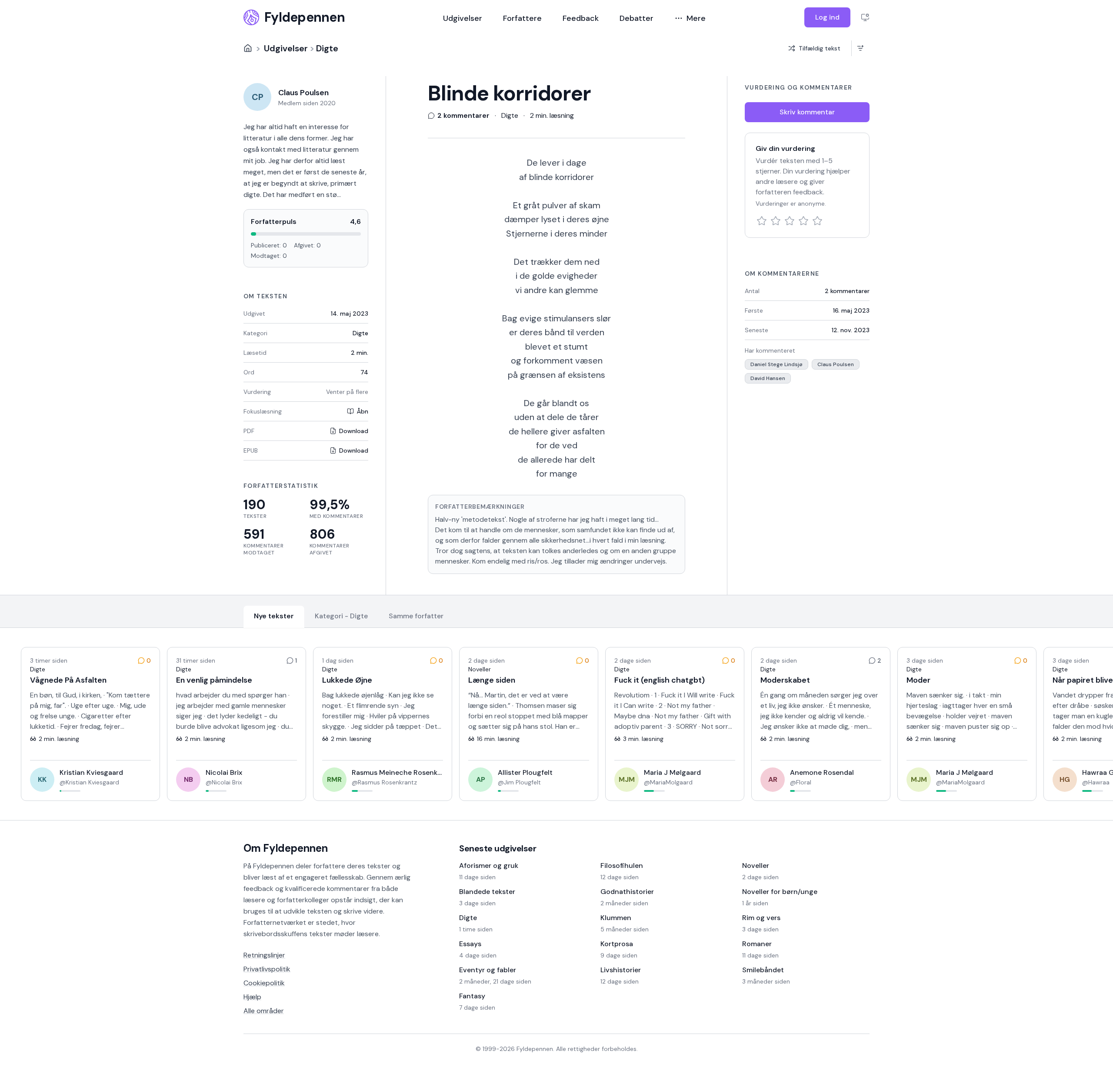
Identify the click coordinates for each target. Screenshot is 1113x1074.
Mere (696, 18)
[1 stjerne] (762, 221)
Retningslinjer (264, 955)
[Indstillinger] (865, 17)
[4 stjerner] (803, 221)
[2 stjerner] (776, 221)
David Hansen (767, 378)
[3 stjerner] (789, 221)
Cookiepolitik (264, 982)
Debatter (636, 18)
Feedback (581, 18)
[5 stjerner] (817, 221)
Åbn (362, 411)
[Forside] (247, 48)
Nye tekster (274, 615)
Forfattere (522, 18)
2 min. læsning (552, 115)
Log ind (827, 17)
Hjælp (252, 996)
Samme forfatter (416, 615)
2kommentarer (847, 291)
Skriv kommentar (807, 112)
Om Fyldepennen (285, 848)
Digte (327, 48)
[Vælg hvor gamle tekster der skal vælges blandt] (860, 48)
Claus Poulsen (835, 364)
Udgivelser (462, 18)
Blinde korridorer (509, 93)
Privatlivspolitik (266, 969)
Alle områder (263, 1010)
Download (353, 431)
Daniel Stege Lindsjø (776, 364)
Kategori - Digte (341, 615)
